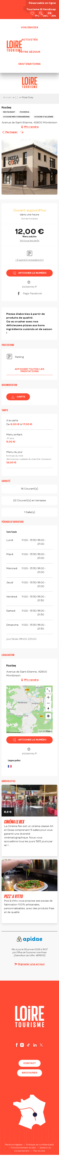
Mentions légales (13, 1144)
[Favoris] (32, 13)
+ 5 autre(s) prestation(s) (29, 260)
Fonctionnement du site (23, 1147)
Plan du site (39, 1151)
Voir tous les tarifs (29, 240)
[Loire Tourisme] (14, 46)
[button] (41, 13)
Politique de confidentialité (40, 1144)
